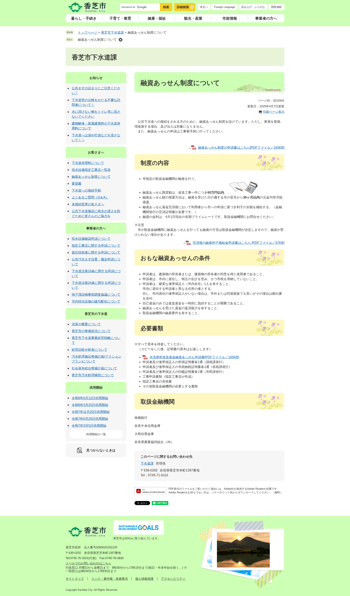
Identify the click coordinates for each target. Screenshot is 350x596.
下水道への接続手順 (86, 190)
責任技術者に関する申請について (96, 252)
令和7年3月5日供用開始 (89, 425)
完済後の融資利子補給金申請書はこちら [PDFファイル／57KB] (238, 242)
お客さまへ (96, 152)
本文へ (204, 7)
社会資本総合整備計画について (94, 368)
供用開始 (96, 387)
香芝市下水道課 (112, 32)
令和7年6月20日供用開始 (90, 418)
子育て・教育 (120, 18)
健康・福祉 (157, 18)
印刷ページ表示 (273, 111)
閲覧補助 (276, 7)
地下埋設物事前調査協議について (96, 294)
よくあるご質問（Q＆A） (90, 197)
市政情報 (229, 18)
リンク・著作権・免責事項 (109, 578)
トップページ (87, 32)
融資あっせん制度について (97, 39)
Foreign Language (224, 7)
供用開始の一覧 (96, 434)
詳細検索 (183, 7)
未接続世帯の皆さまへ (88, 204)
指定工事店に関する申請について (96, 245)
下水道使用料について (88, 163)
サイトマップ (75, 578)
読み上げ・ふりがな (253, 7)
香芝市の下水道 (96, 314)
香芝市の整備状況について (91, 331)
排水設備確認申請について (91, 238)
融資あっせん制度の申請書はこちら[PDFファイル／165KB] (241, 147)
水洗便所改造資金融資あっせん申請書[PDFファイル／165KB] (194, 357)
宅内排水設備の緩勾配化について (96, 301)
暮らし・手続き (84, 18)
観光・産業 (193, 18)
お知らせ (96, 78)
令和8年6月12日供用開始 (90, 398)
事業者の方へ (266, 18)
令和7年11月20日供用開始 (91, 412)
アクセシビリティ (173, 578)
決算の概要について (86, 324)
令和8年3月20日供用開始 (90, 405)
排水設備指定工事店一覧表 (91, 170)
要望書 (76, 183)
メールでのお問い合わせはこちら (88, 563)
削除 (120, 40)
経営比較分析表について (89, 349)
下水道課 (147, 463)
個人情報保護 (144, 578)
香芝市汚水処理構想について (93, 375)
